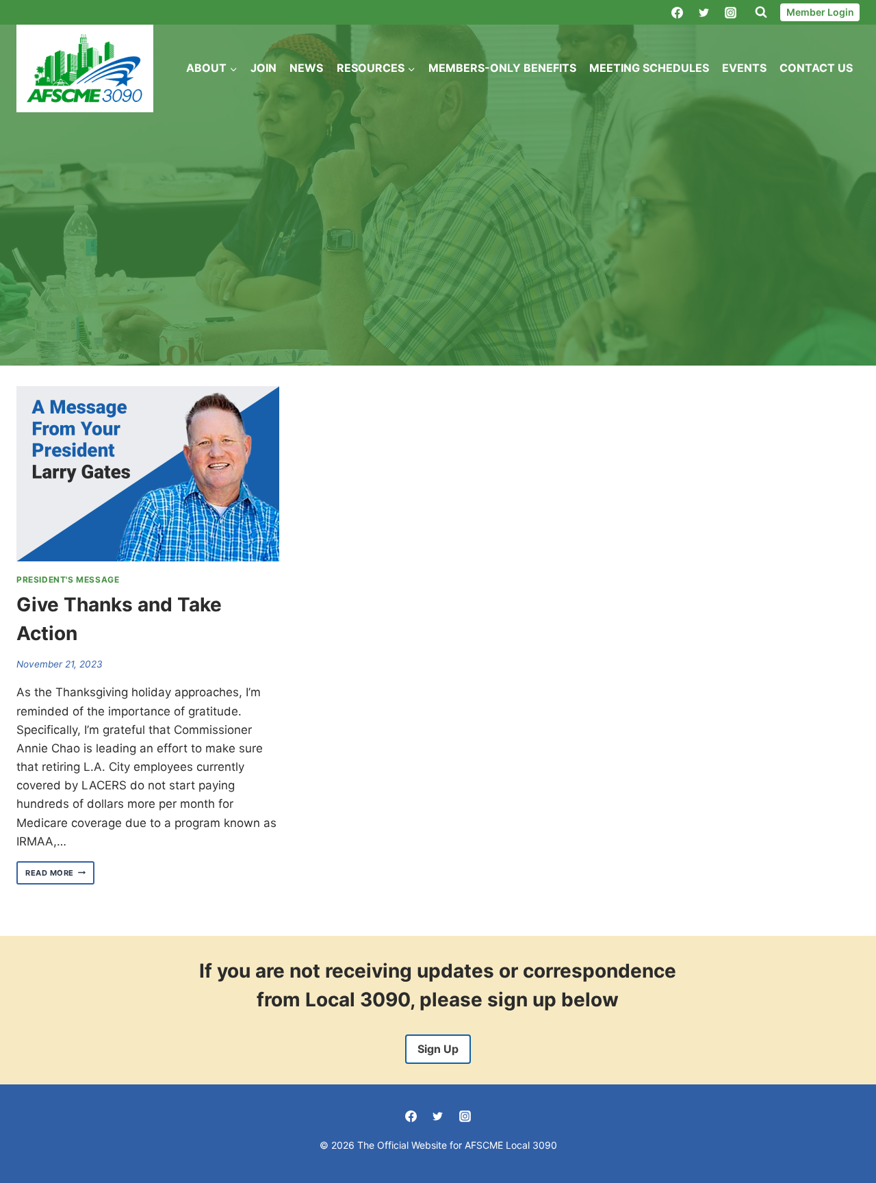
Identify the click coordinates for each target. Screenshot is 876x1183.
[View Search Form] (761, 12)
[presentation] (147, 473)
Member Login (820, 12)
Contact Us (816, 68)
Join (263, 68)
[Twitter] (703, 12)
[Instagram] (730, 12)
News (306, 68)
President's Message (67, 579)
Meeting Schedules (649, 68)
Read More (59, 874)
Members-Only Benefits (502, 68)
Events (744, 68)
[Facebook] (676, 12)
